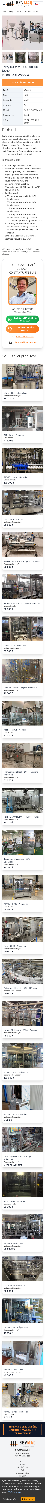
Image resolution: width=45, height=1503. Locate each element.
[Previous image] (4, 32)
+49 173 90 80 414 (25, 336)
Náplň (19, 12)
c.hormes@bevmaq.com (24, 342)
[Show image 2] (20, 57)
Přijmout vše (27, 1499)
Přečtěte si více (14, 1492)
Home (4, 12)
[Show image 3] (33, 57)
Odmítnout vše (9, 1499)
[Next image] (40, 32)
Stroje (11, 12)
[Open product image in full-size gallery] (22, 33)
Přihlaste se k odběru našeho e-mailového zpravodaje (22, 1430)
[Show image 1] (7, 57)
